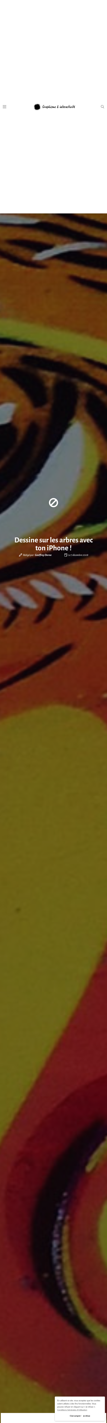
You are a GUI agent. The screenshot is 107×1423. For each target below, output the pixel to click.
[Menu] (4, 106)
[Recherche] (102, 106)
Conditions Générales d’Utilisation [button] (72, 1410)
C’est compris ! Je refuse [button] (80, 1416)
